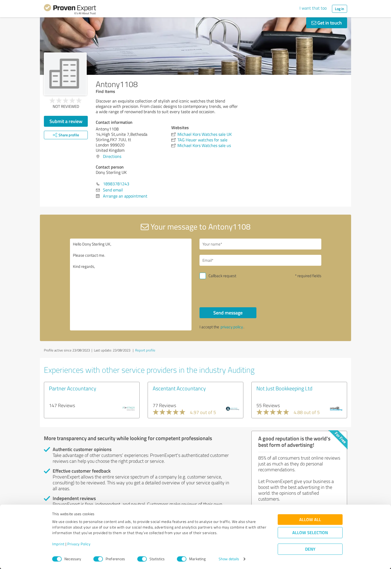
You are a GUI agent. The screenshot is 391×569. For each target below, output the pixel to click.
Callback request (222, 276)
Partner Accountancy (72, 388)
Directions (112, 156)
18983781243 (116, 184)
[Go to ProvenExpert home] (70, 10)
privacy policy (232, 327)
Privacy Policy (78, 544)
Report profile (145, 350)
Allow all (310, 520)
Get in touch (329, 22)
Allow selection (310, 533)
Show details (229, 559)
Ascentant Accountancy (179, 388)
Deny (310, 549)
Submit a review (65, 121)
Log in (339, 8)
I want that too (313, 8)
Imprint (58, 544)
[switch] (98, 559)
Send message (228, 312)
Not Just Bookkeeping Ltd (284, 388)
